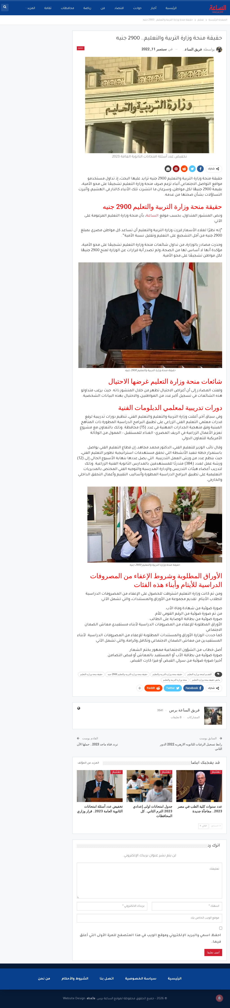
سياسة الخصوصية (140, 979)
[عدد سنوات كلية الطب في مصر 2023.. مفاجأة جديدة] (199, 786)
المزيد (31, 8)
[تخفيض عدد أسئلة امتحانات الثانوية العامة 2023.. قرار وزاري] (100, 786)
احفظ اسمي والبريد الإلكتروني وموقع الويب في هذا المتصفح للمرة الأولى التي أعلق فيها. (150, 939)
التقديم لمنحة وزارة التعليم (199, 674)
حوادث (137, 8)
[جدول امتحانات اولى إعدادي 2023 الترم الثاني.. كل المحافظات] (149, 786)
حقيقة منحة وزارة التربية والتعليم (167, 674)
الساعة (152, 216)
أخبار (153, 8)
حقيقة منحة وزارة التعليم (91, 674)
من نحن (44, 979)
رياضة (87, 8)
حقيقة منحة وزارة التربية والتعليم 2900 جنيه (127, 674)
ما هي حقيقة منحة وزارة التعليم (206, 680)
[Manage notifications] (219, 998)
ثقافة (47, 8)
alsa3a (91, 998)
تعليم (80, 48)
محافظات (67, 8)
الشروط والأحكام (75, 979)
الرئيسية (171, 8)
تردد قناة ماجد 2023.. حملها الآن (97, 744)
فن (103, 8)
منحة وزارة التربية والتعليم (175, 680)
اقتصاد (119, 8)
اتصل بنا (107, 979)
